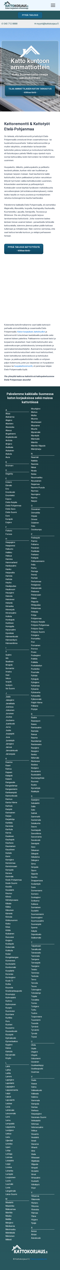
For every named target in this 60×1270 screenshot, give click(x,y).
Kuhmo (9, 1001)
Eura (8, 516)
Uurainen (35, 1062)
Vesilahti (35, 1137)
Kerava (9, 873)
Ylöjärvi (34, 1219)
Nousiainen (36, 481)
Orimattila (35, 512)
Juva (8, 737)
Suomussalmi (37, 921)
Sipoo (33, 870)
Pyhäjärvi (35, 682)
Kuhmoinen (11, 1004)
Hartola (9, 576)
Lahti (8, 1066)
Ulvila (33, 1045)
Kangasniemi (11, 789)
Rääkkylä (35, 791)
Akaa (8, 413)
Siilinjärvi (35, 860)
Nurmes (34, 491)
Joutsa (9, 717)
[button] (30, 15)
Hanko (8, 569)
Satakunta (35, 823)
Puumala (35, 672)
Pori (33, 642)
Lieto (8, 1137)
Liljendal (9, 1140)
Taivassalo (36, 952)
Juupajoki (10, 733)
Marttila (9, 1212)
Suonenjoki (36, 924)
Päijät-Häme (36, 702)
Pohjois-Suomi (38, 632)
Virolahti (35, 1171)
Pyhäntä (35, 689)
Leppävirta (10, 1127)
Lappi (8, 1093)
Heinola (9, 596)
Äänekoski (36, 1238)
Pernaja (34, 571)
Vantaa (34, 1107)
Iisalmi (8, 655)
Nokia (33, 474)
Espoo (8, 499)
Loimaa (9, 1157)
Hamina (9, 559)
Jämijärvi (10, 744)
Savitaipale (36, 830)
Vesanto (35, 1134)
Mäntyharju (36, 449)
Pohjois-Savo (37, 628)
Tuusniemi (35, 1020)
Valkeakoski (36, 1090)
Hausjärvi (10, 592)
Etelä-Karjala (11, 502)
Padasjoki (35, 537)
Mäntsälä (35, 439)
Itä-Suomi (10, 688)
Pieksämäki (36, 588)
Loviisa (9, 1167)
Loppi (8, 1164)
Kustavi (9, 1024)
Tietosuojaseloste (38, 1259)
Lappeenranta (12, 1090)
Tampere (35, 959)
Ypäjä (33, 1223)
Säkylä (34, 931)
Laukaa (9, 1103)
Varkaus (35, 1110)
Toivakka (35, 1000)
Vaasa (34, 1083)
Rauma (34, 737)
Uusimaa (35, 1072)
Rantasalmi (36, 727)
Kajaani (9, 772)
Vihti (33, 1151)
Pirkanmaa (36, 608)
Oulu (33, 526)
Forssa (9, 534)
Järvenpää (10, 754)
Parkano (35, 554)
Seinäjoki (35, 843)
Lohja (8, 1150)
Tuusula (34, 1023)
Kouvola (9, 987)
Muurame (35, 425)
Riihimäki (35, 758)
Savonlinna (36, 833)
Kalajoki (9, 775)
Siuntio (34, 877)
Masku (9, 1216)
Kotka (8, 984)
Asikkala (9, 447)
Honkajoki (10, 619)
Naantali (35, 457)
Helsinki (9, 603)
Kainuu (9, 769)
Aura (8, 457)
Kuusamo (10, 1028)
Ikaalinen (10, 661)
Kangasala (10, 782)
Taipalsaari (36, 946)
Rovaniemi (36, 771)
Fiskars (9, 530)
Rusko (34, 785)
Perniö (34, 574)
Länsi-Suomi (11, 1194)
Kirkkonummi (11, 920)
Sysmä (34, 927)
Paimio (34, 541)
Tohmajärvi (36, 989)
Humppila (10, 626)
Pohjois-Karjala (38, 622)
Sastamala (36, 820)
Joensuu (10, 707)
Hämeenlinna (11, 643)
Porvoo (34, 649)
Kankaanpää (11, 792)
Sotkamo (35, 900)
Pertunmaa (36, 581)
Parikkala (35, 551)
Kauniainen (10, 846)
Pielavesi (35, 591)
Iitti (7, 658)
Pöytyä (34, 709)
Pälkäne (34, 706)
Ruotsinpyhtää (37, 778)
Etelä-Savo (10, 509)
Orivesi (34, 519)
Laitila (8, 1073)
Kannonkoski (11, 796)
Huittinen (10, 623)
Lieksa (8, 1133)
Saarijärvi (35, 800)
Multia (34, 415)
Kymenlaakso (12, 1041)
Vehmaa (35, 1124)
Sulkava (34, 904)
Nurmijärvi (35, 494)
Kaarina (9, 762)
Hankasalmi (11, 566)
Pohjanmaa (36, 618)
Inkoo (8, 678)
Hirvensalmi (11, 613)
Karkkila (9, 823)
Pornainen (35, 645)
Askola (9, 454)
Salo (33, 810)
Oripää (34, 516)
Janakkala (10, 703)
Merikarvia (10, 1226)
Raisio (34, 724)
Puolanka (35, 669)
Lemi (8, 1117)
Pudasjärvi (35, 655)
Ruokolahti (36, 774)
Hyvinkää (10, 633)
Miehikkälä (10, 1233)
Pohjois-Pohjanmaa (40, 625)
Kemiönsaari (11, 866)
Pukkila (34, 659)
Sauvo (34, 826)
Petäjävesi (35, 585)
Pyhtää (34, 675)
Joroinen (10, 713)
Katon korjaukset (25, 331)
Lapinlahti (10, 1083)
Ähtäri (34, 1234)
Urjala (33, 1048)
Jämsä (9, 747)
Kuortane (10, 1014)
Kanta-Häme (11, 802)
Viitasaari (35, 1157)
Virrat (33, 1174)
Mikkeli (9, 1239)
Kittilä (8, 930)
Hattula (9, 579)
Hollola (9, 616)
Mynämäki (35, 432)
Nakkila (34, 460)
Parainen (35, 548)
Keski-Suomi (11, 883)
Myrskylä (35, 435)
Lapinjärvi (10, 1080)
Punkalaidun (36, 665)
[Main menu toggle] (53, 5)
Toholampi (36, 993)
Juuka (8, 730)
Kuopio (9, 1007)
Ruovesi (34, 781)
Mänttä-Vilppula (38, 445)
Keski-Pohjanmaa (14, 880)
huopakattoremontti (23, 366)
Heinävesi (10, 599)
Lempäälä (10, 1123)
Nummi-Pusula (38, 487)
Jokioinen (10, 710)
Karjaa (8, 816)
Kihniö (8, 896)
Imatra (9, 671)
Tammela (35, 956)
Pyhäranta (35, 692)
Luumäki (9, 1184)
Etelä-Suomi (11, 512)
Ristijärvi (35, 768)
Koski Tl (9, 981)
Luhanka (9, 1171)
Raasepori (35, 721)
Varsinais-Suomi (38, 1117)
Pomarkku (35, 638)
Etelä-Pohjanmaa (13, 505)
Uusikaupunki (37, 1068)
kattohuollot (39, 331)
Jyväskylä (10, 740)
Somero (35, 894)
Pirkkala (34, 612)
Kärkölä (9, 1051)
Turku (33, 1010)
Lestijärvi (10, 1130)
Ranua (34, 734)
